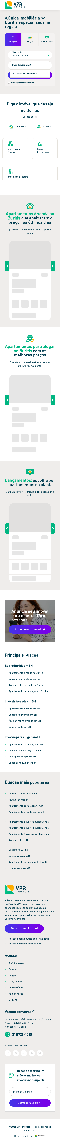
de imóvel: (18, 52)
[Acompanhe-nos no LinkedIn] (24, 1053)
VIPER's (13, 1000)
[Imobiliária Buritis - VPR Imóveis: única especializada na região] (15, 5)
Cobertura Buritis (18, 850)
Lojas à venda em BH (20, 856)
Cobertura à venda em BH (23, 715)
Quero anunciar (21, 928)
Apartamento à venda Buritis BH (26, 812)
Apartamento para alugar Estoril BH (28, 862)
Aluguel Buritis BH (19, 800)
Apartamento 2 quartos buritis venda (29, 822)
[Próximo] (53, 266)
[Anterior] (7, 266)
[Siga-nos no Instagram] (16, 1053)
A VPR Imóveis (16, 963)
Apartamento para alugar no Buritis (28, 691)
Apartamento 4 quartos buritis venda (29, 834)
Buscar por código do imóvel (22, 82)
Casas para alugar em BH (23, 763)
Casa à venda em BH (20, 727)
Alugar (12, 975)
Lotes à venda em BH (20, 868)
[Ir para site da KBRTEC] (40, 1136)
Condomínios (16, 987)
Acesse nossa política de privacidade (29, 939)
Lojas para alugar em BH (22, 756)
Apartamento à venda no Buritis (26, 673)
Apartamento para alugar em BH (26, 744)
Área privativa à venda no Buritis (26, 685)
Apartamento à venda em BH (24, 708)
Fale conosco (16, 994)
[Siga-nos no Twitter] (40, 1053)
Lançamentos (16, 981)
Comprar (14, 969)
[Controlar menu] (53, 5)
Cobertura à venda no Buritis (24, 679)
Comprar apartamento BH (23, 793)
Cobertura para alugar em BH (25, 750)
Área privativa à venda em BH (25, 721)
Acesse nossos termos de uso (25, 943)
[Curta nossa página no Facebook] (8, 1053)
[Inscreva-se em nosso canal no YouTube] (32, 1053)
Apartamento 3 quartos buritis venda (29, 828)
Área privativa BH (18, 840)
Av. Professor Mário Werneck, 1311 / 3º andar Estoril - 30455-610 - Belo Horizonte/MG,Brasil (28, 1023)
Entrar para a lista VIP (30, 1103)
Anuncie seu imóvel (28, 629)
